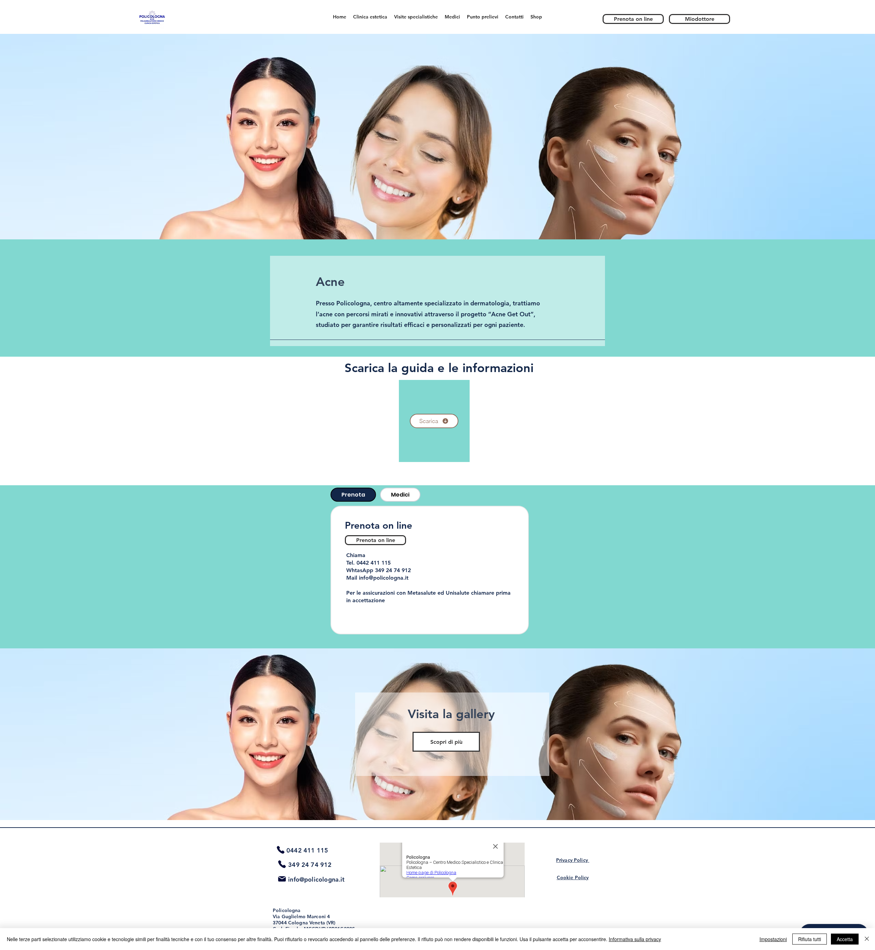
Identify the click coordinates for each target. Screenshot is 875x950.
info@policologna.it (383, 578)
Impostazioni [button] (773, 939)
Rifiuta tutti (809, 939)
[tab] (353, 495)
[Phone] (280, 849)
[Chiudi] (867, 939)
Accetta (845, 939)
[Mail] (282, 878)
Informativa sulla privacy (635, 939)
